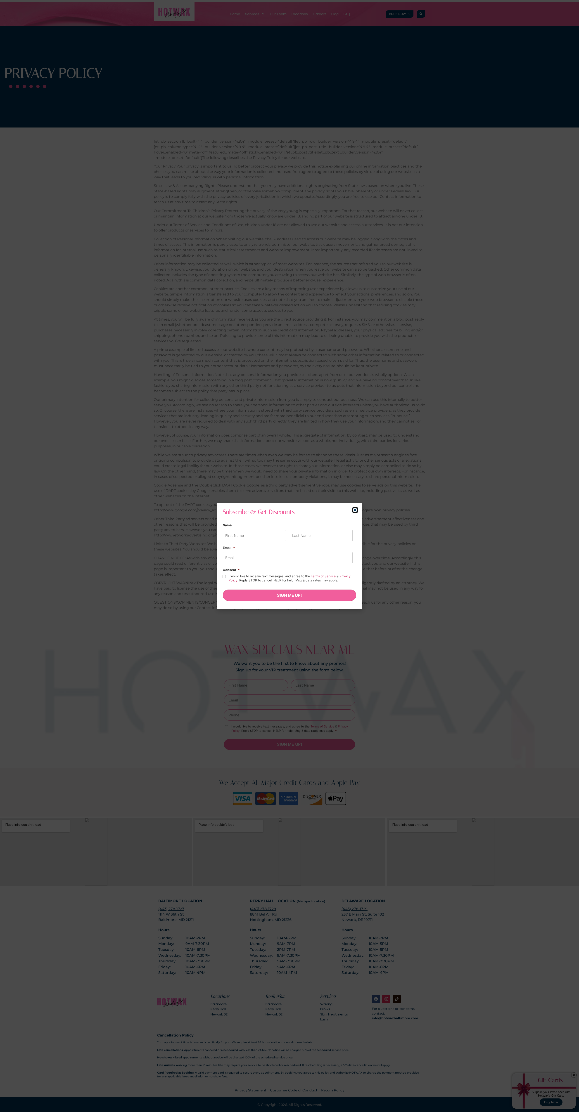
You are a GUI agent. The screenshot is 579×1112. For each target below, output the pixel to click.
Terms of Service (323, 576)
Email (229, 548)
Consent (231, 570)
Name (227, 525)
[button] (355, 510)
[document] (289, 556)
